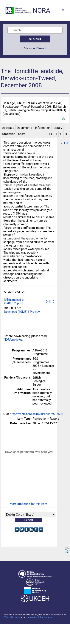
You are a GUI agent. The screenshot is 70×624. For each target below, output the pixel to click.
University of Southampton (40, 617)
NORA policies (13, 339)
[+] (61, 143)
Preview (35, 311)
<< (50, 134)
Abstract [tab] (8, 128)
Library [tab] (57, 128)
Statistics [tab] (8, 134)
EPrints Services (12, 617)
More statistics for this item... (29, 504)
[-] (66, 143)
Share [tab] (22, 134)
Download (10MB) (15, 311)
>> (66, 134)
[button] (67, 550)
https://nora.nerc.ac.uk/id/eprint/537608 (36, 414)
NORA (41, 10)
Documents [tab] (24, 128)
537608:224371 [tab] (14, 292)
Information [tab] (42, 128)
